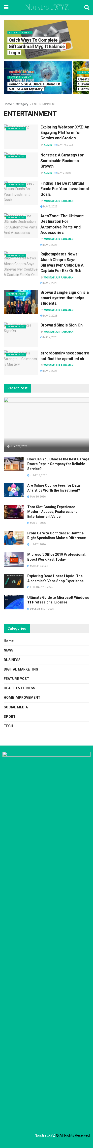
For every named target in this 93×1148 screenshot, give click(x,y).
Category (22, 104)
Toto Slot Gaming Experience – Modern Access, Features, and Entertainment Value (52, 512)
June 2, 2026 (38, 544)
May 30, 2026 (38, 496)
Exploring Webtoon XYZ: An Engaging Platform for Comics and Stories (64, 133)
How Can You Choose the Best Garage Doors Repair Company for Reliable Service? (58, 464)
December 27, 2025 (42, 608)
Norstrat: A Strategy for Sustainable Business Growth (62, 161)
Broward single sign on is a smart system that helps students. (64, 298)
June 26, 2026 (18, 446)
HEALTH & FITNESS (19, 688)
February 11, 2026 (41, 587)
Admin (48, 145)
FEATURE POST (16, 128)
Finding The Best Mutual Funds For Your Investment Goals (64, 189)
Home (8, 104)
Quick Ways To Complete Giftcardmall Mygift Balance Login (36, 46)
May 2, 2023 (64, 173)
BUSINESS (12, 660)
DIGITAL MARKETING (21, 669)
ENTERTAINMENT (20, 32)
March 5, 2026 (39, 566)
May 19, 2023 (65, 145)
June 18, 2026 (38, 475)
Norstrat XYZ (46, 7)
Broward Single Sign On (61, 325)
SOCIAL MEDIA (16, 707)
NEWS (8, 650)
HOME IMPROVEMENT (22, 697)
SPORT (10, 717)
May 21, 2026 (38, 523)
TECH (8, 726)
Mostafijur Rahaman (58, 201)
